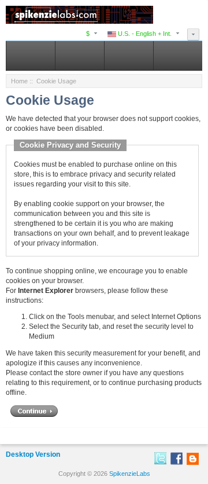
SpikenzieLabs (129, 473)
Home (19, 81)
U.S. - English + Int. (144, 33)
